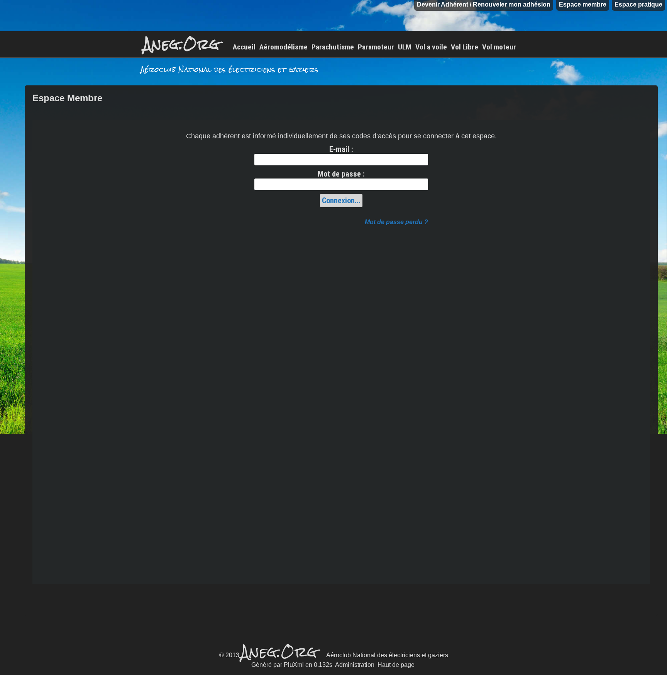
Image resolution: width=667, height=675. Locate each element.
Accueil (244, 47)
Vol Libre (464, 47)
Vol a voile (431, 47)
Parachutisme (332, 47)
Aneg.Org (181, 44)
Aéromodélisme (283, 47)
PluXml (294, 664)
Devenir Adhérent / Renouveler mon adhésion (483, 4)
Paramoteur (376, 47)
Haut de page (396, 664)
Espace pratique (638, 4)
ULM (404, 47)
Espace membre (582, 4)
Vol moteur (499, 47)
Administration (354, 664)
